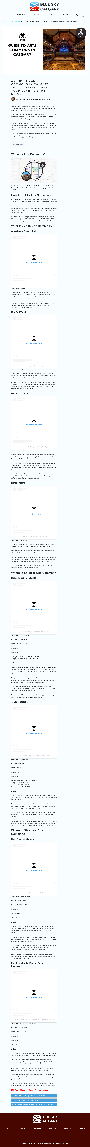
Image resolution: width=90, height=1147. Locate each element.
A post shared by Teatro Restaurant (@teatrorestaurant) (33, 755)
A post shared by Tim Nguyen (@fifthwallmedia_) (33, 447)
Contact (37, 1129)
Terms (82, 1129)
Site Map (52, 1129)
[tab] (34, 1096)
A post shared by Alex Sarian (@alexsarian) (34, 284)
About (22, 1129)
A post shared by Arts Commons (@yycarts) (34, 366)
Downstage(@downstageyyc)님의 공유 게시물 (34, 536)
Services (51, 15)
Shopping (67, 15)
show (21, 144)
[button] (77, 15)
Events (36, 15)
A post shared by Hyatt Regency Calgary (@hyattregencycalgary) (34, 892)
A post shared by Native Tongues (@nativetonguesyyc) (34, 631)
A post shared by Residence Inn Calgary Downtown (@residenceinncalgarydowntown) (36, 1019)
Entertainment (20, 15)
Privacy (67, 1129)
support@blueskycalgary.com (32, 1144)
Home (7, 1129)
